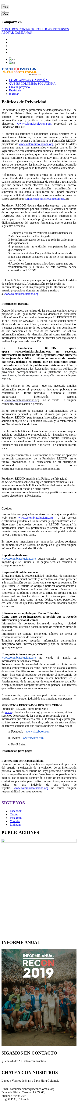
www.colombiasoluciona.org (36, 144)
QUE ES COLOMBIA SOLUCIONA (32, 83)
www (8, 712)
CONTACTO (27, 29)
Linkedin (15, 824)
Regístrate (15, 90)
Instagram (16, 817)
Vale (5, 6)
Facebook (16, 811)
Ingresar (14, 93)
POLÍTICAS (44, 29)
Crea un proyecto (19, 87)
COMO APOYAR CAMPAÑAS (29, 80)
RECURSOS (61, 29)
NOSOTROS (10, 29)
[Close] (3, 4)
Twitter (14, 814)
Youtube (15, 821)
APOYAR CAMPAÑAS (17, 32)
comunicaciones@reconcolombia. (44, 198)
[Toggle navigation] (39, 74)
